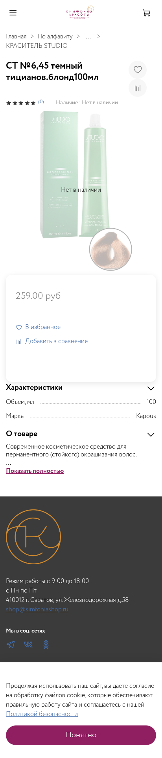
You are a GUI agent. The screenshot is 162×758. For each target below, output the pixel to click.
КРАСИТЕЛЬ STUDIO (37, 46)
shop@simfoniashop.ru (37, 609)
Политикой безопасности (42, 714)
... (88, 36)
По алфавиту (55, 36)
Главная (16, 36)
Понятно (81, 735)
